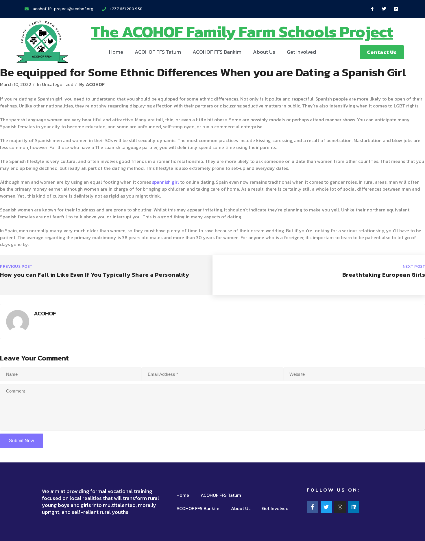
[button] (382, 52)
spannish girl (165, 182)
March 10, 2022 (15, 84)
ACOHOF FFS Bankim (217, 52)
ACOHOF (95, 84)
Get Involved (301, 52)
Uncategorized (57, 84)
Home (116, 52)
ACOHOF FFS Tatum (158, 52)
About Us (264, 52)
